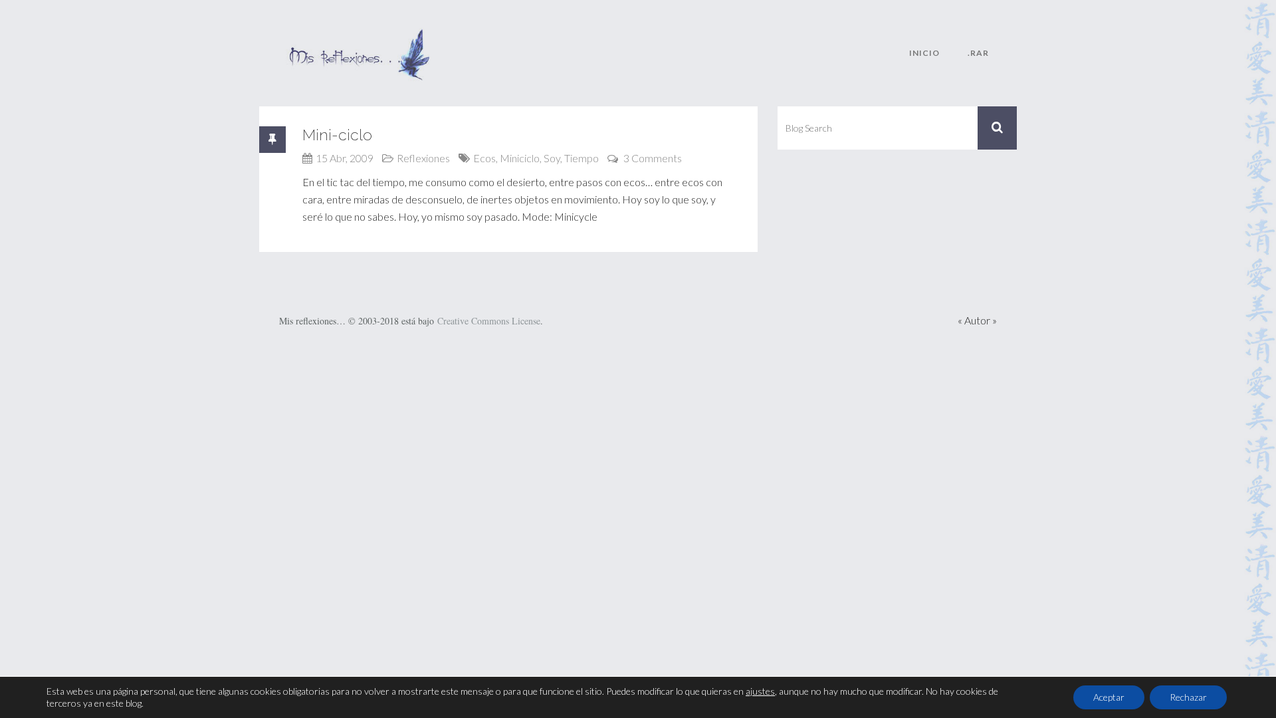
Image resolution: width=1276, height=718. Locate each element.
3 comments (652, 158)
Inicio (924, 53)
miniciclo (520, 158)
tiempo (581, 158)
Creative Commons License (488, 320)
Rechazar (1188, 697)
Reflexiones (423, 158)
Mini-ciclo (337, 135)
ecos (484, 158)
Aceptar (1108, 697)
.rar (978, 53)
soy (552, 158)
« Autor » (977, 320)
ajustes (760, 691)
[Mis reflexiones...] (359, 36)
